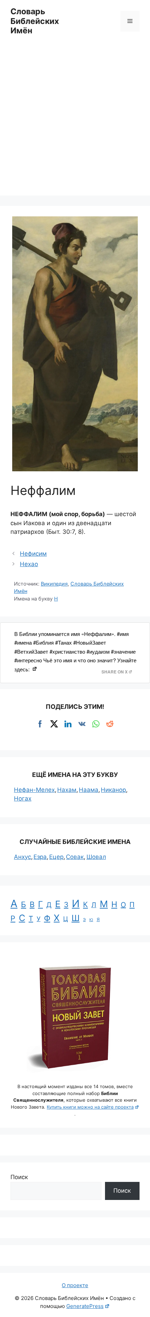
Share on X (115, 672)
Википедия (54, 584)
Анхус (22, 856)
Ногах (22, 798)
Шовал (96, 856)
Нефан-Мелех (34, 789)
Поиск (19, 1177)
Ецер (56, 856)
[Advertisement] (75, 121)
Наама (88, 789)
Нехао (29, 564)
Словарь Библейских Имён (34, 21)
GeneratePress (85, 1306)
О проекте (75, 1285)
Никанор (113, 789)
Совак (75, 856)
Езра (40, 856)
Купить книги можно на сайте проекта (90, 1107)
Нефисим (33, 553)
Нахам (66, 789)
